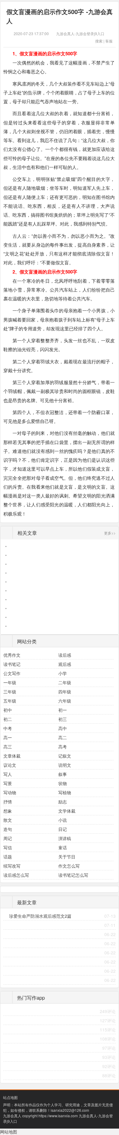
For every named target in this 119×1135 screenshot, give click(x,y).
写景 (7, 783)
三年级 (9, 692)
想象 (7, 811)
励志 (62, 802)
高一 (7, 737)
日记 (62, 829)
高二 (62, 737)
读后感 (64, 655)
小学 (62, 673)
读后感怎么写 (16, 875)
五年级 (9, 701)
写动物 (9, 792)
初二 (7, 719)
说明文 (64, 765)
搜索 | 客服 (104, 40)
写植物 (64, 792)
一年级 (9, 682)
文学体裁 (66, 811)
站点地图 (10, 1097)
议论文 (9, 765)
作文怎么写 (69, 866)
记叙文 (64, 756)
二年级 (64, 682)
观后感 (64, 664)
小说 (62, 820)
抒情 (7, 802)
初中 (7, 710)
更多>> (110, 532)
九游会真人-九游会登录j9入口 (80, 33)
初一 (62, 710)
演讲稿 (64, 838)
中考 (7, 728)
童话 (62, 847)
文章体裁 (11, 756)
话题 (7, 857)
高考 (62, 747)
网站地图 (8, 1132)
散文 (7, 820)
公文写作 (11, 673)
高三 (7, 747)
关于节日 (66, 857)
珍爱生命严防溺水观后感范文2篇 (40, 916)
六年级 (64, 701)
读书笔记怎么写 (73, 875)
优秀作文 (11, 655)
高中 (62, 728)
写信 (7, 847)
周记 (7, 838)
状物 (62, 783)
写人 (7, 774)
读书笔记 (11, 664)
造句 (7, 829)
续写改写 (11, 866)
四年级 (64, 692)
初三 (62, 719)
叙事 (62, 774)
